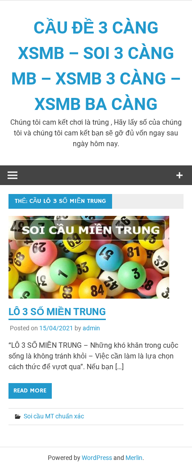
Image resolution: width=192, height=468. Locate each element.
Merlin (133, 457)
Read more (29, 391)
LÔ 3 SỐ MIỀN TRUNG (57, 311)
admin (91, 328)
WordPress (97, 457)
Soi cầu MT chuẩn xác (54, 416)
